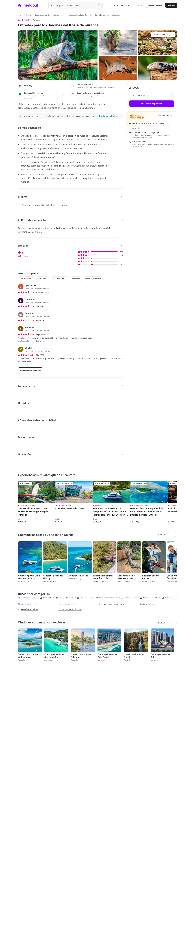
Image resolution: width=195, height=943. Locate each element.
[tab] (29, 598)
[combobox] (75, 5)
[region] (36, 492)
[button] (58, 55)
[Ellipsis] (63, 16)
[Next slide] (175, 534)
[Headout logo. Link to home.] (28, 5)
